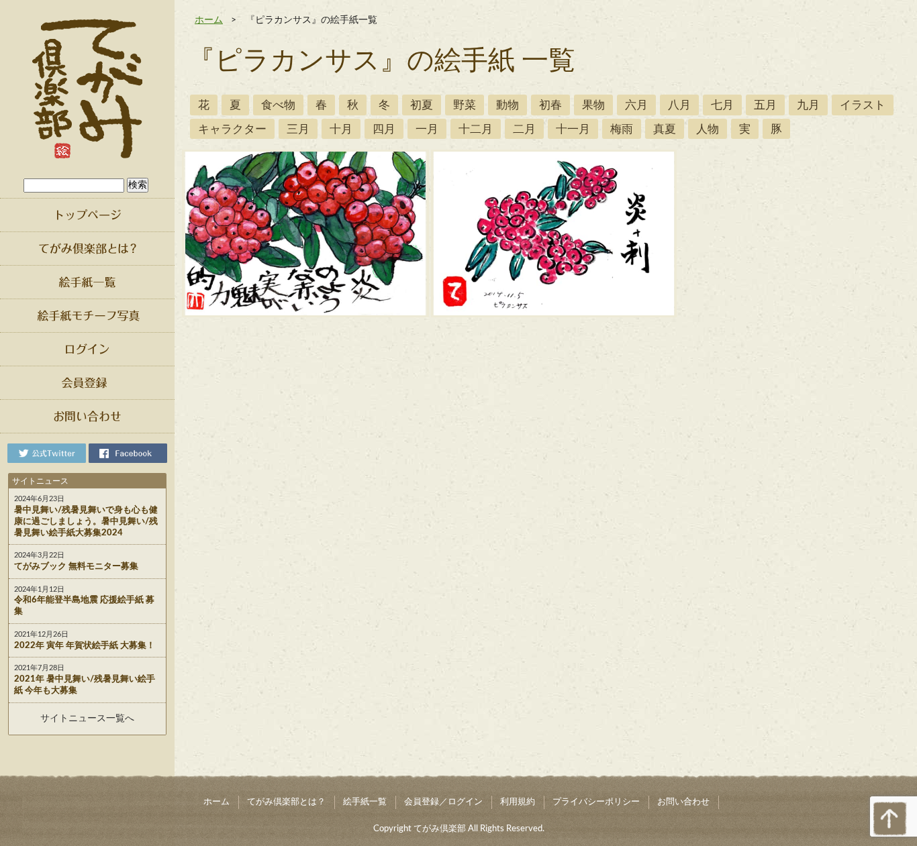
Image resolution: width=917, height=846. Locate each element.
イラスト (862, 105)
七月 (722, 105)
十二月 (475, 129)
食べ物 (278, 105)
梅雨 (621, 129)
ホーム (209, 20)
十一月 (573, 129)
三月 (298, 129)
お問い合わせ (683, 802)
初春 (550, 105)
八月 (679, 105)
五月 (765, 105)
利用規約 (517, 802)
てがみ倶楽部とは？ (286, 802)
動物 (507, 105)
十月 (341, 129)
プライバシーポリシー (596, 802)
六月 (636, 105)
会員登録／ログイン (443, 802)
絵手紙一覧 (365, 802)
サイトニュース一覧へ (87, 718)
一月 (427, 129)
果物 (593, 105)
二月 (524, 129)
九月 (808, 105)
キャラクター (232, 129)
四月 (384, 129)
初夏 (421, 105)
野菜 (464, 105)
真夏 (664, 129)
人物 (707, 129)
